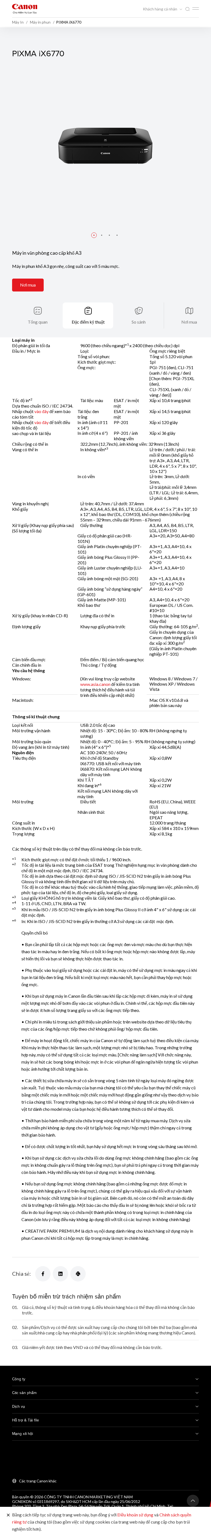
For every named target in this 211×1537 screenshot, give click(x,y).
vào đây (41, 411)
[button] (94, 235)
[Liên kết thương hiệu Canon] (24, 8)
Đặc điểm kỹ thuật (88, 321)
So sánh (139, 321)
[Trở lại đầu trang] (193, 1501)
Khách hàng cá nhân (160, 9)
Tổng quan (38, 321)
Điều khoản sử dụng (135, 1514)
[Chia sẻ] (43, 1273)
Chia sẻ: (21, 1273)
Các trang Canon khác (38, 1481)
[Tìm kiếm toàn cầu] (187, 9)
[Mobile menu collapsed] (195, 8)
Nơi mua (28, 284)
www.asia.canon (95, 684)
